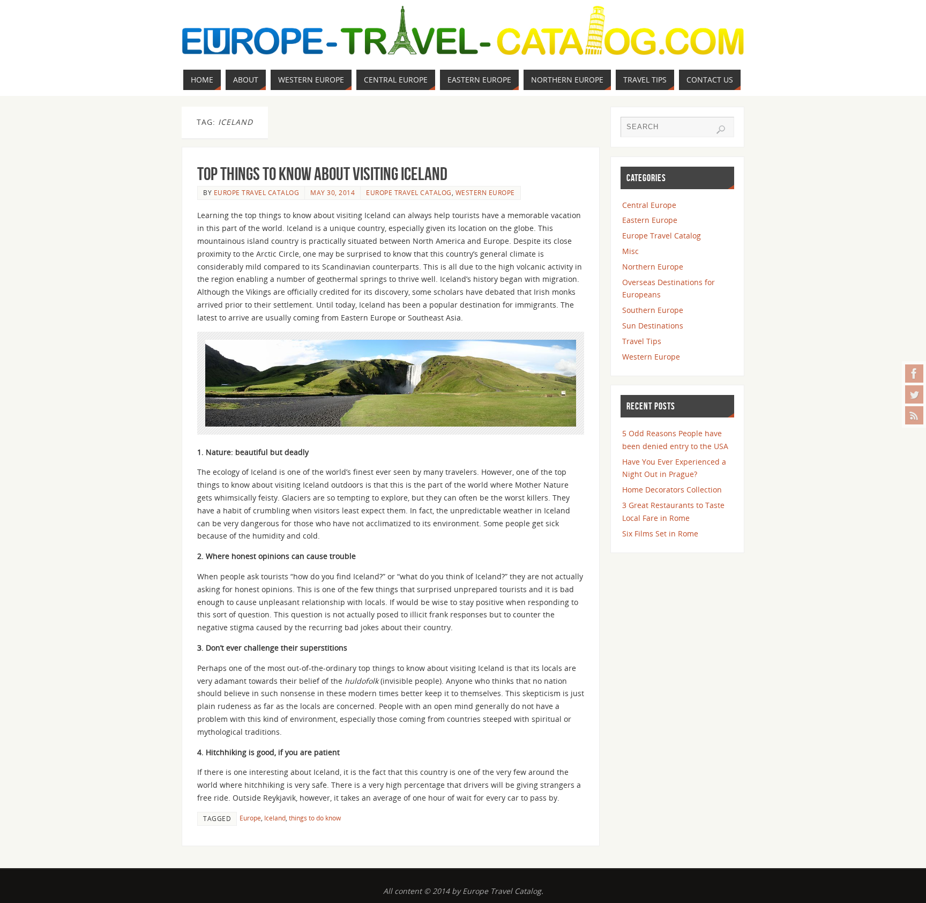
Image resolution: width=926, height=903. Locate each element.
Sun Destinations (652, 325)
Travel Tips (641, 341)
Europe (250, 818)
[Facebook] (914, 373)
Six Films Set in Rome (660, 533)
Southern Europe (652, 310)
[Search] (720, 129)
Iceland (275, 818)
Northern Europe (652, 267)
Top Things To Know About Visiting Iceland (322, 174)
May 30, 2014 (332, 192)
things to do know (315, 818)
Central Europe (649, 205)
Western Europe (485, 192)
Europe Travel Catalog (257, 192)
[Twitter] (914, 394)
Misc (630, 251)
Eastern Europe (649, 220)
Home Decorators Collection (672, 489)
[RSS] (914, 415)
